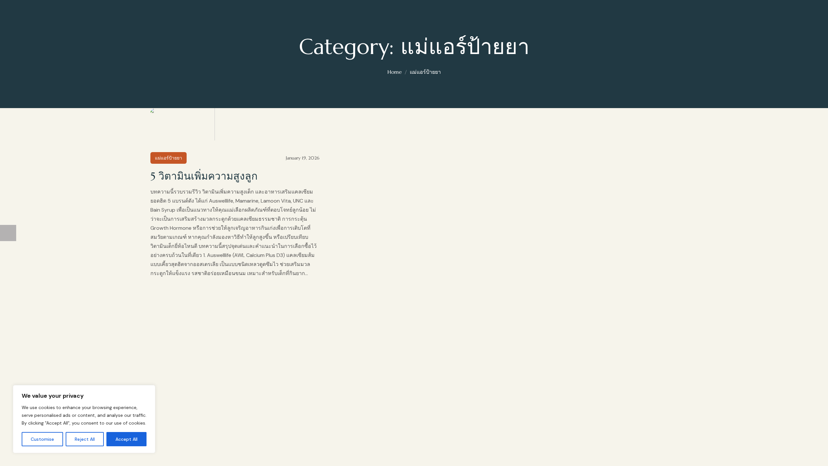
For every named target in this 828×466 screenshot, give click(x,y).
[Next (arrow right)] (8, 233)
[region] (84, 419)
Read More (235, 127)
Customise (42, 439)
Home (394, 72)
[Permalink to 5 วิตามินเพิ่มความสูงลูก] (181, 124)
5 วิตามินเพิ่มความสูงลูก (203, 176)
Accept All (126, 439)
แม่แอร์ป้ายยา (425, 72)
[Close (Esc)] (8, 436)
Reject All (85, 439)
